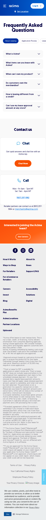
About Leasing (10, 41)
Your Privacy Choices (15, 483)
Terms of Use (16, 465)
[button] (20, 514)
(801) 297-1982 (23, 197)
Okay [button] (7, 514)
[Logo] (14, 5)
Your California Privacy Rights (23, 471)
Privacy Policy (34, 507)
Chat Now (23, 163)
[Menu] (6, 6)
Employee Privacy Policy (23, 477)
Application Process (29, 41)
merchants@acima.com (26, 209)
